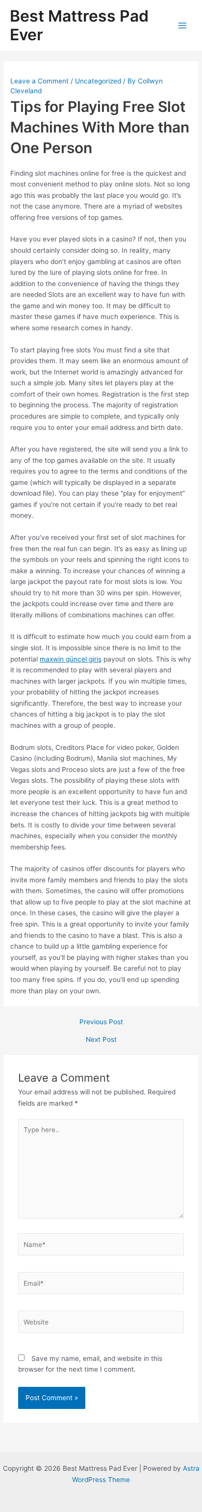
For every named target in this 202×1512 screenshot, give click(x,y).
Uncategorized (98, 81)
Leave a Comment (39, 81)
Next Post (101, 1039)
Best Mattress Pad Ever (79, 25)
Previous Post (101, 1022)
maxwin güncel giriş (70, 659)
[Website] (101, 1324)
